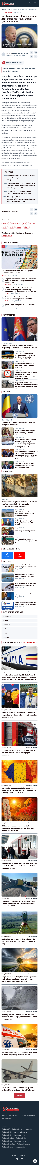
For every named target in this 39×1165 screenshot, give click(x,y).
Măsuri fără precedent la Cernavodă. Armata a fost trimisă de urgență (24, 514)
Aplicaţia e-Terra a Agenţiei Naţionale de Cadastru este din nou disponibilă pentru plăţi (18, 941)
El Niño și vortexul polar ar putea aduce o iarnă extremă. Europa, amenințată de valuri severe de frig (19, 1016)
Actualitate (15, 9)
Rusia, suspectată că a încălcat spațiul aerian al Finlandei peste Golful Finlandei (18, 1089)
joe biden (32, 224)
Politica (4, 275)
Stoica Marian (32, 860)
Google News (7, 235)
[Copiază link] (31, 52)
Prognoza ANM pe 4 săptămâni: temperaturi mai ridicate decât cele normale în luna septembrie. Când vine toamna (19, 979)
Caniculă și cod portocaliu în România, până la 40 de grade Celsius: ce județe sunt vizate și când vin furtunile (19, 790)
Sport (7, 308)
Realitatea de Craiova (20, 1141)
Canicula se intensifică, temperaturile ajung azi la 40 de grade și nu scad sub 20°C (19, 1053)
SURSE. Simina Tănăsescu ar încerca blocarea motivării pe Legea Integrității (26, 432)
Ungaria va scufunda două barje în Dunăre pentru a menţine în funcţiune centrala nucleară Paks (20, 280)
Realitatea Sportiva (17, 1129)
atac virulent (15, 224)
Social (7, 293)
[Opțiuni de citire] (35, 1161)
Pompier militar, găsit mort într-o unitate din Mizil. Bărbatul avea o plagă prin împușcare (18, 752)
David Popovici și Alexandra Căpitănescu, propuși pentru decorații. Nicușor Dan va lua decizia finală (19, 715)
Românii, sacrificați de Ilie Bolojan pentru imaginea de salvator (18, 423)
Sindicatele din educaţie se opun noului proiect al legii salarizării (19, 192)
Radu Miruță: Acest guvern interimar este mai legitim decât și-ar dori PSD (24, 465)
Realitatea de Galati (19, 1135)
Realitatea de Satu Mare (8, 1144)
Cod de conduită (6, 1118)
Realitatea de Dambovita (20, 1132)
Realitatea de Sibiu (7, 1135)
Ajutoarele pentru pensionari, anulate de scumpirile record (25, 531)
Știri (9, 9)
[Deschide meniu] (35, 3)
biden (26, 227)
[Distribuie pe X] (35, 56)
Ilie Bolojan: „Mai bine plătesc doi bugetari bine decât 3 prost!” (25, 523)
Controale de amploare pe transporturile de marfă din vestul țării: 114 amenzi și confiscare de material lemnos (19, 504)
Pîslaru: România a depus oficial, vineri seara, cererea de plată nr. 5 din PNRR (19, 298)
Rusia (5, 227)
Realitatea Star (29, 1129)
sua (24, 224)
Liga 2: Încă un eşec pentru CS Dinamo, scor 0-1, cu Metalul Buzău (25, 604)
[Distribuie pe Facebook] (35, 52)
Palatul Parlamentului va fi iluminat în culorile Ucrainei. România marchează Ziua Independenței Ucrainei (21, 185)
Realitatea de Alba (21, 1138)
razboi (19, 227)
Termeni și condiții (13, 1115)
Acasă (4, 9)
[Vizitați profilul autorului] (3, 54)
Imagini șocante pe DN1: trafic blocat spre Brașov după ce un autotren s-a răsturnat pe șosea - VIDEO (18, 903)
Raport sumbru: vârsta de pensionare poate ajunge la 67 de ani (26, 541)
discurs (5, 224)
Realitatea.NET (6, 1129)
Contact (4, 1115)
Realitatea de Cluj (7, 1132)
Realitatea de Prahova (8, 1138)
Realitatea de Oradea (7, 1147)
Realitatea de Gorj (20, 1147)
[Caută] (30, 3)
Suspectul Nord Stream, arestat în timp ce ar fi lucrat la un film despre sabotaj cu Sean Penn (26, 385)
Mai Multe (19, 1095)
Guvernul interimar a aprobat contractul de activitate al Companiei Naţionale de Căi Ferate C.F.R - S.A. (19, 866)
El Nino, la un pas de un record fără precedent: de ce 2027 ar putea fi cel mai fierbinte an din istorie (18, 828)
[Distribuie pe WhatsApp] (31, 56)
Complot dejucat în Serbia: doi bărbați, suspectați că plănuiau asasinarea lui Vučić (21, 177)
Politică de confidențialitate (28, 1115)
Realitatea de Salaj (7, 1141)
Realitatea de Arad (20, 53)
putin (11, 227)
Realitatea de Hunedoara (23, 1144)
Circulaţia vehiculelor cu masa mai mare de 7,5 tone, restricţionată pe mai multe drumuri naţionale (21, 199)
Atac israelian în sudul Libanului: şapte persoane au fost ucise (17, 272)
